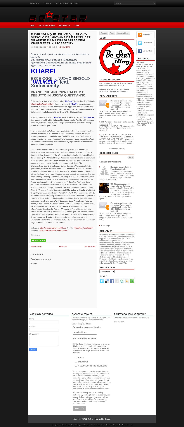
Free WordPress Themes (67, 425)
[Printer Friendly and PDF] (38, 240)
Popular (104, 33)
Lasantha (90, 425)
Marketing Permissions (84, 338)
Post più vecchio (89, 246)
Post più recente (36, 246)
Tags (112, 33)
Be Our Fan (147, 51)
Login (76, 25)
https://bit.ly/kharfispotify (83, 228)
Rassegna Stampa (47, 25)
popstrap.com (119, 322)
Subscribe (147, 35)
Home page (34, 3)
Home (32, 25)
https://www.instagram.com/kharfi (53, 228)
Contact (47, 3)
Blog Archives (122, 33)
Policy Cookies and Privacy (67, 3)
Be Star (90, 419)
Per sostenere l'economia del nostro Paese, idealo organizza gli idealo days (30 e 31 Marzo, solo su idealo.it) (121, 105)
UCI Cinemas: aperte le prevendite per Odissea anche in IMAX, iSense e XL (122, 186)
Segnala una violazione (110, 162)
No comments (64, 47)
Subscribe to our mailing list (87, 327)
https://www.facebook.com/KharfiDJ (53, 231)
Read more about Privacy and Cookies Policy (131, 318)
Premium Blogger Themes (102, 425)
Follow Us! (147, 43)
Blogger (121, 148)
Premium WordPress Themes (122, 425)
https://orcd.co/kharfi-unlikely (42, 104)
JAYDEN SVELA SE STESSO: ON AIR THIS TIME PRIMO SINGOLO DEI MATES (116, 136)
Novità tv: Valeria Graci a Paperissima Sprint (120, 168)
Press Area (64, 25)
